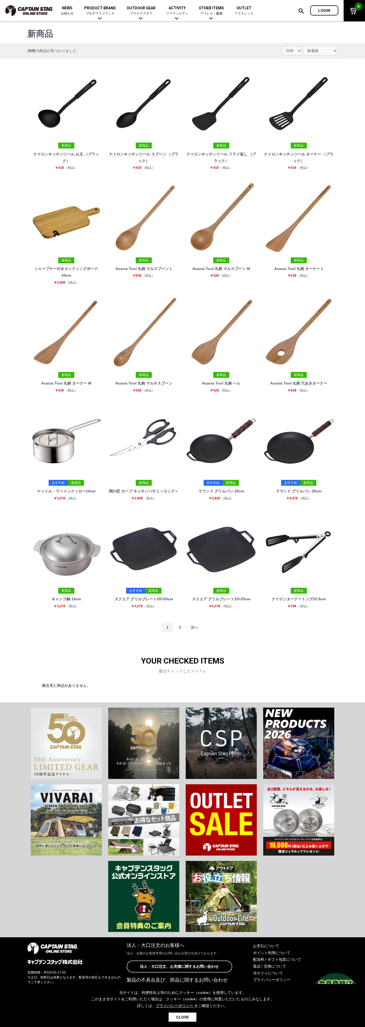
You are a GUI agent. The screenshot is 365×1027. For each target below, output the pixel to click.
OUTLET (244, 11)
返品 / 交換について (269, 966)
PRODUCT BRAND (100, 11)
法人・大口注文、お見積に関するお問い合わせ (179, 966)
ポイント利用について (271, 953)
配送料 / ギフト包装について (277, 959)
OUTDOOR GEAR (141, 11)
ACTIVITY (177, 11)
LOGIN (324, 10)
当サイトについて (268, 973)
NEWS (67, 11)
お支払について (266, 946)
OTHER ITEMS (211, 11)
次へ (194, 627)
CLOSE (182, 1017)
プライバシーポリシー (271, 980)
